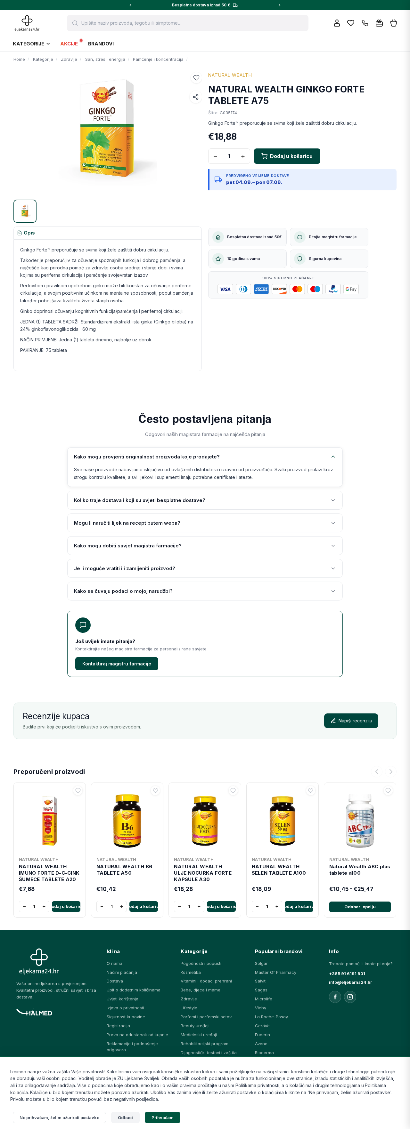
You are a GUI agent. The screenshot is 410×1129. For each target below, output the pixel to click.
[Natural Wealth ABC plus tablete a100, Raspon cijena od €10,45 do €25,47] (360, 819)
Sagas (261, 989)
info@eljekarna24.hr (350, 982)
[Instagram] (350, 997)
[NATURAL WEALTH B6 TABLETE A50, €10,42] (127, 819)
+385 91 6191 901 (347, 973)
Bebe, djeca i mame (200, 989)
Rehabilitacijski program (204, 1043)
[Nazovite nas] (365, 23)
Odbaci (125, 1117)
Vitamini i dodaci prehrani (206, 980)
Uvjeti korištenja (122, 998)
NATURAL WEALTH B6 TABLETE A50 (124, 869)
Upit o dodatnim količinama (133, 989)
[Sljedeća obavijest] (279, 5)
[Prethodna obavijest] (130, 5)
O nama (114, 963)
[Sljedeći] (391, 771)
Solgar (261, 963)
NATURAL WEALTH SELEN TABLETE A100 (279, 869)
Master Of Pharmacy (275, 972)
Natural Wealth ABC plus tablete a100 (359, 869)
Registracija (118, 1025)
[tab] (26, 233)
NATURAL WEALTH (230, 75)
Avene (261, 1043)
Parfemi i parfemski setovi (207, 1016)
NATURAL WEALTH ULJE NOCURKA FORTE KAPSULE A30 (203, 873)
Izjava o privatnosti (125, 1007)
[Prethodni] (376, 771)
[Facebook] (335, 997)
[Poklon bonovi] (379, 23)
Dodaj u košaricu (66, 906)
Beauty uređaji (195, 1025)
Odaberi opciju (360, 906)
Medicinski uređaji (199, 1034)
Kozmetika (191, 972)
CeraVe (262, 1025)
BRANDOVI (101, 44)
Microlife (263, 998)
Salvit (260, 980)
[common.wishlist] (350, 23)
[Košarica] (393, 23)
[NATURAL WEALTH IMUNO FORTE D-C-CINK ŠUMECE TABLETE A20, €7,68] (50, 819)
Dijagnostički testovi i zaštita (209, 1052)
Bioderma (264, 1052)
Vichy (260, 1007)
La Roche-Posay (271, 1016)
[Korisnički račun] (337, 23)
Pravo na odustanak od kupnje (137, 1034)
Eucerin (262, 1034)
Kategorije (28, 44)
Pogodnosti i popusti (201, 963)
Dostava (115, 980)
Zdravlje (189, 998)
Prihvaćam (163, 1117)
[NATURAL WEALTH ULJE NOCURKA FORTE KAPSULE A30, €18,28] (205, 819)
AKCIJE (69, 44)
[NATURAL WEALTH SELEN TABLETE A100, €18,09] (282, 819)
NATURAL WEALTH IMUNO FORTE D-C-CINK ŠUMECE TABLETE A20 (49, 873)
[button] (196, 77)
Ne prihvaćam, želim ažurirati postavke (59, 1117)
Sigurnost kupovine (126, 1016)
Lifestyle (189, 1007)
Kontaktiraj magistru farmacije (116, 663)
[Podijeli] (196, 97)
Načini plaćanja (122, 972)
